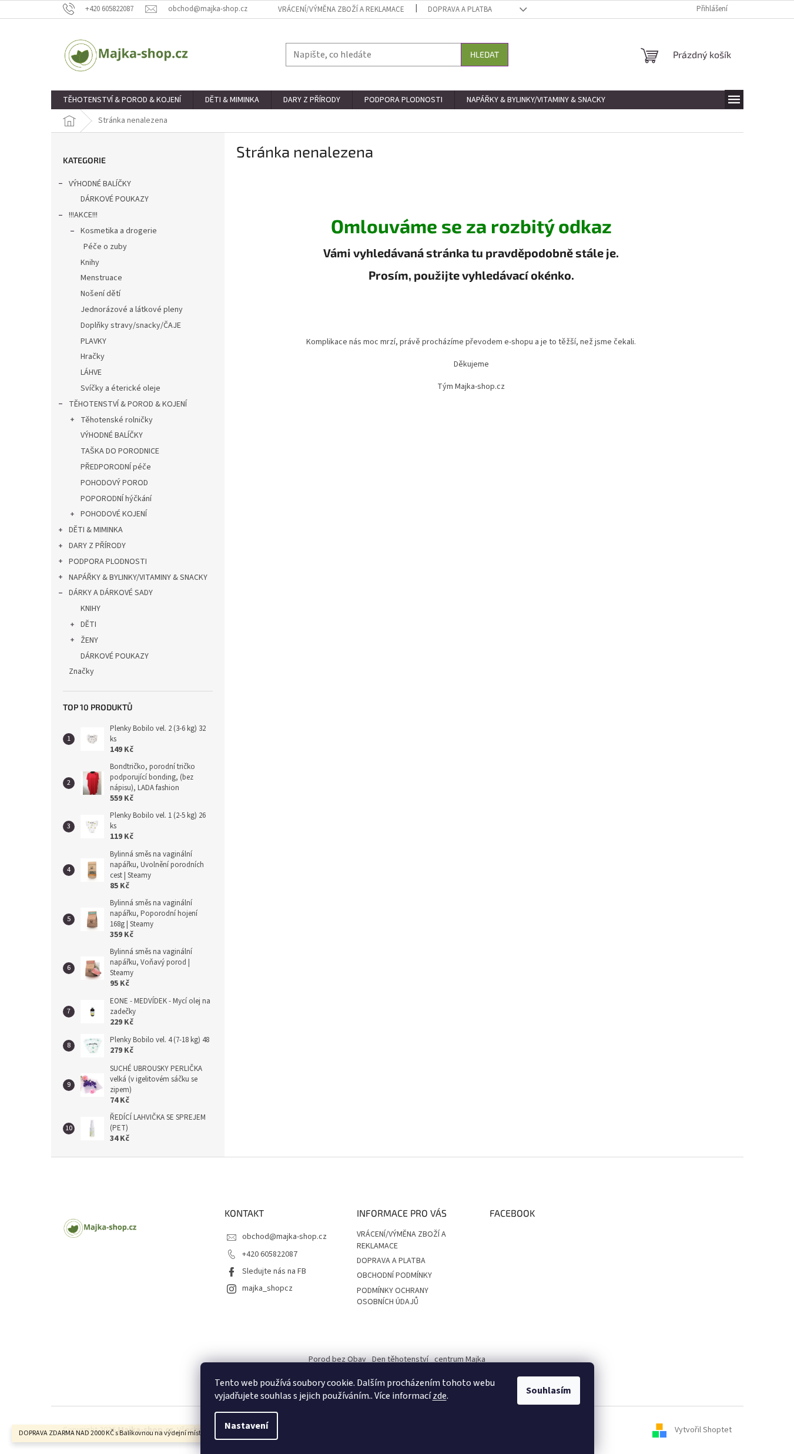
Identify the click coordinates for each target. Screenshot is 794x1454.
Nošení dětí (100, 294)
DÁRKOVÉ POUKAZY (115, 199)
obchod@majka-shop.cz (284, 1237)
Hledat (484, 54)
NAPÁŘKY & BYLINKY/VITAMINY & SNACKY (138, 577)
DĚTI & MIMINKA (96, 530)
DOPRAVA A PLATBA (460, 9)
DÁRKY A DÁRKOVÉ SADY (111, 593)
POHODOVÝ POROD (114, 483)
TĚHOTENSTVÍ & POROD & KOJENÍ (128, 404)
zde (440, 1395)
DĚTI (88, 624)
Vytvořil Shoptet (703, 1430)
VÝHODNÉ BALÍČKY (100, 184)
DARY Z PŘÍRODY (97, 546)
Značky (81, 671)
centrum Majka (459, 1359)
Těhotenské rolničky (117, 420)
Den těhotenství (400, 1359)
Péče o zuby (105, 247)
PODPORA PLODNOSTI (108, 562)
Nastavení (246, 1425)
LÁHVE (91, 372)
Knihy (90, 262)
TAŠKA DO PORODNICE (120, 451)
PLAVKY (93, 341)
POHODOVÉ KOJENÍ (114, 514)
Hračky (93, 356)
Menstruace (101, 278)
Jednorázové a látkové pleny (132, 309)
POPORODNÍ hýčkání (116, 499)
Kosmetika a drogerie (119, 231)
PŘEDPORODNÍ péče (116, 467)
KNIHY (90, 608)
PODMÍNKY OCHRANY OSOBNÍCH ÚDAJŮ (392, 1296)
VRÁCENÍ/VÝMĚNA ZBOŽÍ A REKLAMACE (341, 9)
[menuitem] (122, 99)
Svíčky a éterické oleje (120, 388)
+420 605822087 (269, 1254)
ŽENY (89, 640)
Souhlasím (548, 1390)
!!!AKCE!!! (83, 215)
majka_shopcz (267, 1288)
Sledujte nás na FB (274, 1271)
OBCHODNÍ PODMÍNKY (394, 1275)
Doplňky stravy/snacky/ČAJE (131, 325)
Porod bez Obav (337, 1359)
